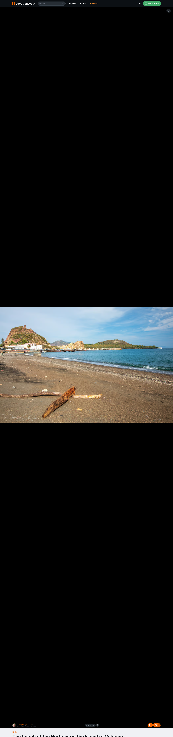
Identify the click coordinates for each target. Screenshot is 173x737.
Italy (14, 732)
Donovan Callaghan (24, 724)
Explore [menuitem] (72, 3)
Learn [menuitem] (82, 3)
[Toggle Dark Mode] (139, 3)
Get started (153, 3)
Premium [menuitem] (94, 3)
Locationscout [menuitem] (23, 3)
